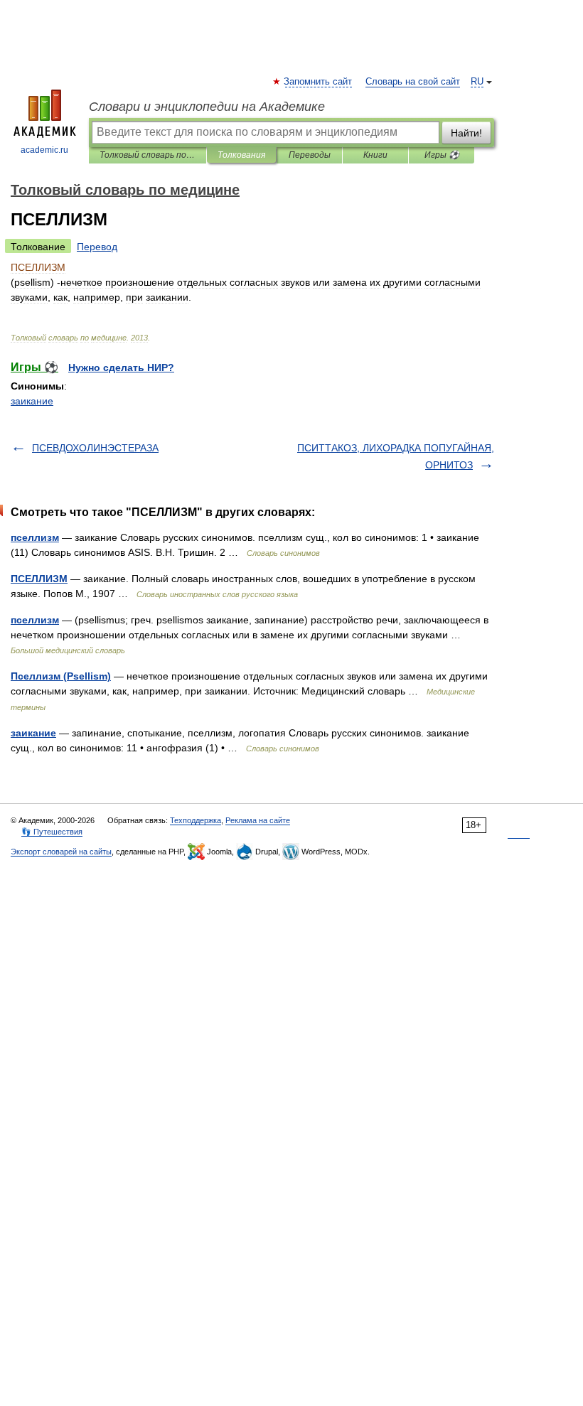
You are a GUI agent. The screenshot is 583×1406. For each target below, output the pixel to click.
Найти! (466, 133)
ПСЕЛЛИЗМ (39, 578)
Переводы (310, 155)
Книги (375, 155)
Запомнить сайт (318, 82)
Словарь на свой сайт (412, 82)
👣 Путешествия (51, 831)
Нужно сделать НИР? (121, 367)
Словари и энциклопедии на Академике (207, 107)
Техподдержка (195, 820)
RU (477, 82)
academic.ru (44, 150)
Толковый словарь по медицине (148, 155)
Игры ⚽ (441, 155)
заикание (32, 401)
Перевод (97, 246)
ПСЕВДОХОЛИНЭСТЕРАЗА (95, 448)
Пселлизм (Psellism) (61, 676)
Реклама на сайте (257, 820)
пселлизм (35, 537)
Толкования (241, 155)
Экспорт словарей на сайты (61, 851)
